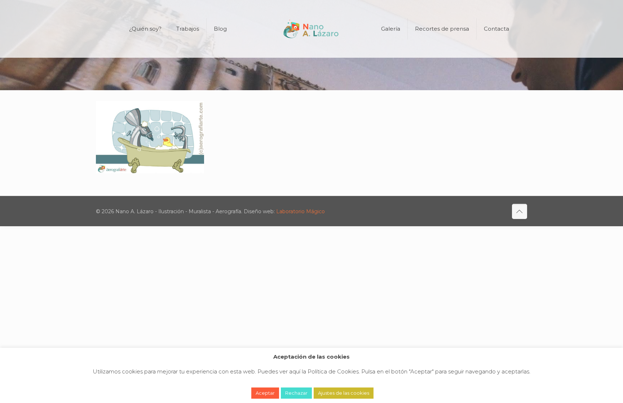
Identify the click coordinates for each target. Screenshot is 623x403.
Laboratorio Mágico (300, 211)
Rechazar (296, 393)
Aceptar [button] (265, 393)
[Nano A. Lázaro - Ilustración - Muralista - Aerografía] (311, 29)
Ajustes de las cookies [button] (343, 393)
